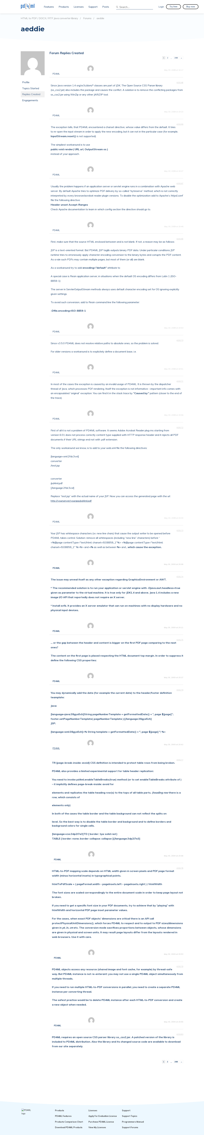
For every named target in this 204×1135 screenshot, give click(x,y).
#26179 (180, 966)
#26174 (180, 576)
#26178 (180, 868)
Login (161, 6)
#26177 (180, 760)
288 (176, 58)
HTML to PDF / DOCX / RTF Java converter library (49, 18)
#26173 (180, 530)
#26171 (180, 381)
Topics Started (30, 88)
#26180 (180, 1034)
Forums (87, 18)
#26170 (180, 340)
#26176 (180, 690)
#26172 (180, 427)
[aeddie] (33, 77)
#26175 (180, 640)
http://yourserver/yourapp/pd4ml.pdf (71, 500)
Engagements (30, 100)
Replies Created (31, 94)
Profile (25, 82)
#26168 (180, 82)
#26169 (180, 239)
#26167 (180, 183)
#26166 (180, 124)
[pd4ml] (31, 6)
